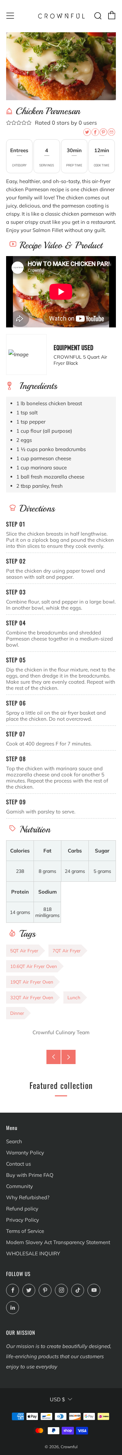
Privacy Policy (22, 1220)
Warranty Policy (25, 1152)
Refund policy (22, 1208)
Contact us (18, 1164)
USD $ (57, 1399)
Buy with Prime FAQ (30, 1175)
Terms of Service (25, 1231)
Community (19, 1186)
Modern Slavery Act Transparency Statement (58, 1242)
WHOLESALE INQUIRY (33, 1253)
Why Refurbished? (27, 1197)
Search (14, 1141)
